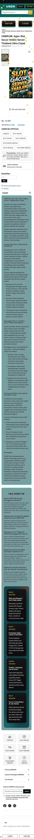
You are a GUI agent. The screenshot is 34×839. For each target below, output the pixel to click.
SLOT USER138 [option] (20, 138)
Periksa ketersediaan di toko (12, 185)
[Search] (30, 12)
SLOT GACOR (9, 750)
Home (3, 29)
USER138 (7, 215)
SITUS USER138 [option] (8, 148)
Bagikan (6, 188)
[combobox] (17, 12)
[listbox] (17, 141)
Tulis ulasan (21, 124)
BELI (4, 181)
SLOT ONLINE (24, 740)
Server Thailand (9, 333)
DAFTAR (8, 24)
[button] (10, 77)
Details (5, 193)
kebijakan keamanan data (20, 797)
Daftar (29, 6)
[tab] (17, 192)
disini (24, 157)
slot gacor (25, 254)
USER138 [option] (6, 133)
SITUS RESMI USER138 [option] (10, 143)
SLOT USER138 (24, 750)
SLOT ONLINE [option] (17, 133)
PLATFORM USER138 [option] (23, 148)
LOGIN (25, 24)
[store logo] (13, 6)
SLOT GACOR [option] (7, 138)
